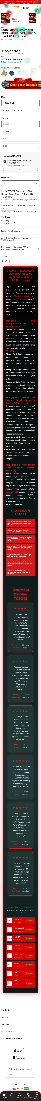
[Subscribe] (32, 1074)
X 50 (5, 146)
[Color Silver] (19, 73)
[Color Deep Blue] (11, 73)
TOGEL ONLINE (9, 103)
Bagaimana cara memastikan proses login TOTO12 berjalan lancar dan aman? (19, 538)
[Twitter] (6, 261)
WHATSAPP (28, 1098)
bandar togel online (23, 296)
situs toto (30, 501)
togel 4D (18, 299)
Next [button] (39, 2)
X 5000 (6, 124)
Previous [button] (2, 2)
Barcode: (15, 39)
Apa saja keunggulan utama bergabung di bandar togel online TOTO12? (18, 572)
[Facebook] (2, 261)
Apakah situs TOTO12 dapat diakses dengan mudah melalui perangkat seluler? (19, 547)
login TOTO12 (12, 492)
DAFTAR (19, 1098)
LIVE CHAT (36, 1098)
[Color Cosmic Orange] (4, 73)
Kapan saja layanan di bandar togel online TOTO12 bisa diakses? (19, 555)
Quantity (5, 178)
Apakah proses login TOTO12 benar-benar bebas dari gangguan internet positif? (19, 563)
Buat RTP (33, 212)
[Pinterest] (9, 261)
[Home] (16, 7)
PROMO (4, 1098)
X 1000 (6, 131)
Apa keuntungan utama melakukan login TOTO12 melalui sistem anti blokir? (19, 523)
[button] (2, 8)
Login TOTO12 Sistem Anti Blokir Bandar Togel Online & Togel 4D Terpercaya (20, 2)
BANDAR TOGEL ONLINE (13, 111)
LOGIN (12, 1098)
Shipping (12, 53)
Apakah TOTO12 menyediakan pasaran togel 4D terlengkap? (17, 531)
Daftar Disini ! (31, 3)
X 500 (5, 139)
